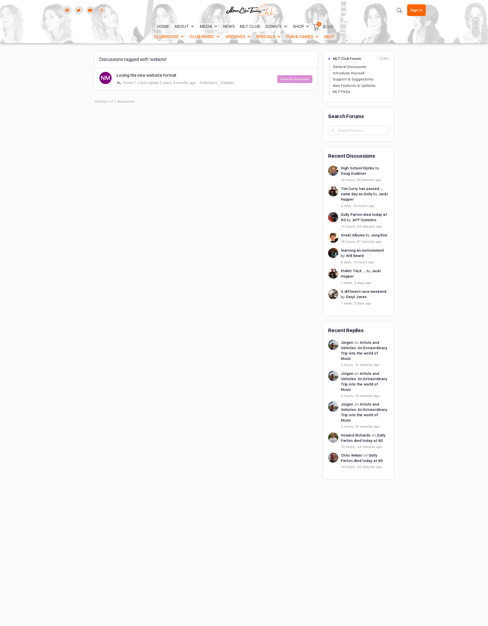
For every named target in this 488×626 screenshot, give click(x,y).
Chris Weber (351, 455)
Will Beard (355, 256)
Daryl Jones (356, 297)
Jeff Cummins (364, 220)
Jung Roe (379, 235)
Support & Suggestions (353, 79)
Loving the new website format (146, 75)
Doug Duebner (353, 173)
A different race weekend (363, 292)
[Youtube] (90, 10)
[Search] (399, 10)
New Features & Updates (354, 86)
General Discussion (294, 79)
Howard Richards (356, 435)
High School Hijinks (357, 168)
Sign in (416, 10)
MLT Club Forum (347, 59)
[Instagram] (101, 10)
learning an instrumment (362, 250)
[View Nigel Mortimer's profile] (105, 78)
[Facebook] (67, 10)
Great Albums (353, 235)
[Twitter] (79, 10)
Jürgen (347, 343)
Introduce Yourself (349, 73)
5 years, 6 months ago (177, 83)
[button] (184, 26)
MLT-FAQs (341, 92)
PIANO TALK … (353, 271)
